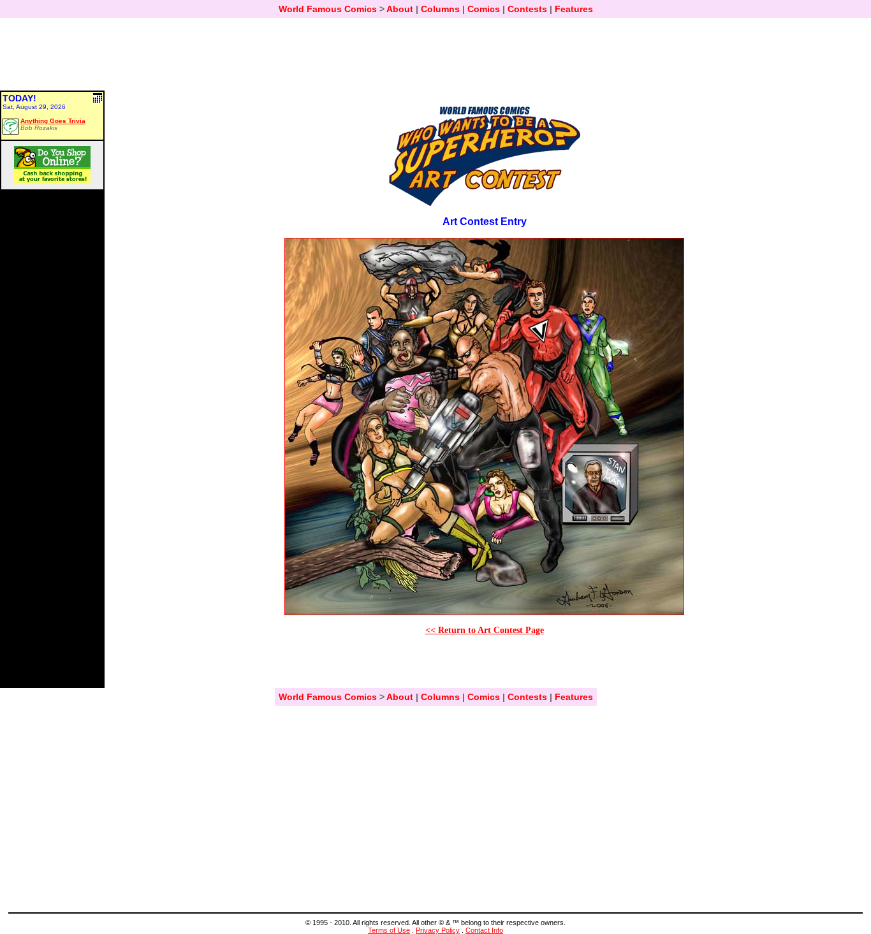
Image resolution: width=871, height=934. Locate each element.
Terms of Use (389, 930)
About (399, 9)
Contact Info (484, 930)
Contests (527, 9)
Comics (483, 9)
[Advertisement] (435, 60)
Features (574, 9)
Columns (440, 9)
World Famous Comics (328, 9)
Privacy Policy (438, 930)
